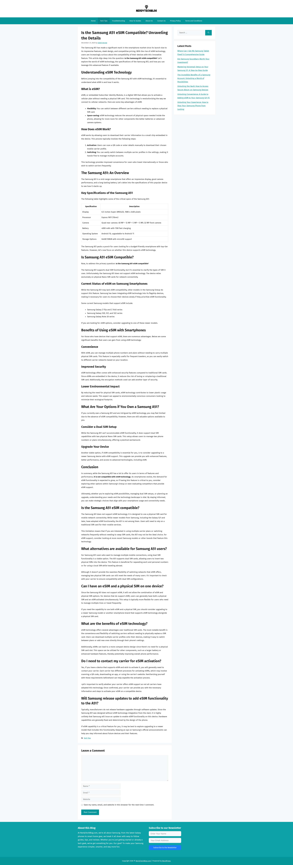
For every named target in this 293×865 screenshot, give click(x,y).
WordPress (166, 861)
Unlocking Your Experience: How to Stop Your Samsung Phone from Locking (192, 105)
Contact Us (161, 21)
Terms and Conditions (193, 21)
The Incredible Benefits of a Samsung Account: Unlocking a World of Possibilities (193, 78)
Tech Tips (103, 21)
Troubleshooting (118, 21)
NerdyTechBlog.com (143, 861)
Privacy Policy (175, 21)
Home (93, 21)
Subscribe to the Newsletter (165, 847)
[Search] (208, 32)
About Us (149, 21)
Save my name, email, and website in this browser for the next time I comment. (119, 805)
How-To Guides (135, 21)
